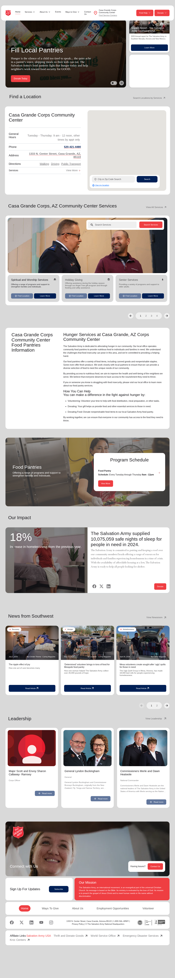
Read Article (32, 688)
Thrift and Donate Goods (71, 935)
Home (17, 12)
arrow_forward (166, 705)
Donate (160, 13)
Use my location (100, 185)
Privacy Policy (78, 924)
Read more (45, 793)
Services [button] (28, 12)
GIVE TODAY (20, 78)
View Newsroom (156, 617)
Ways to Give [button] (71, 12)
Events (58, 12)
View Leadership (156, 718)
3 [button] (151, 315)
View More (105, 483)
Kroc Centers (20, 939)
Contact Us (87, 13)
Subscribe (58, 889)
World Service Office (105, 935)
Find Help (143, 13)
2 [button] (146, 315)
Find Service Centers (108, 15)
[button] (130, 315)
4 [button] (157, 315)
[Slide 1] (112, 83)
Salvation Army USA (38, 935)
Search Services (151, 225)
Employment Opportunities (113, 908)
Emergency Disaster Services (143, 935)
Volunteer (148, 908)
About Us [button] (44, 12)
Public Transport (71, 163)
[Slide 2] (115, 83)
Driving (55, 163)
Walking (44, 163)
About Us (77, 908)
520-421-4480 (72, 146)
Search (147, 179)
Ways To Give (50, 908)
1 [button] (140, 315)
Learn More (149, 47)
